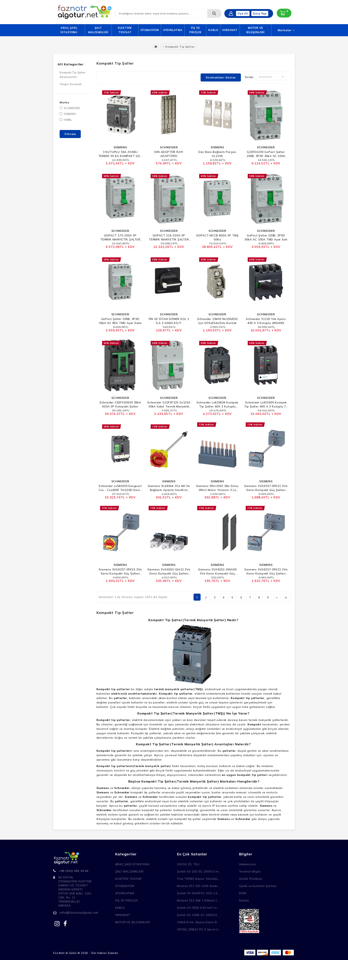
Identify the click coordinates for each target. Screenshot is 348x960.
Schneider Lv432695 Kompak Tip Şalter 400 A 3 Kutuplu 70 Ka (266, 404)
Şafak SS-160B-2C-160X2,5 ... (199, 915)
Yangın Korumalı (71, 84)
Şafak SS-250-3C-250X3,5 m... (199, 871)
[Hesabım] (231, 13)
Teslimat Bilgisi (250, 871)
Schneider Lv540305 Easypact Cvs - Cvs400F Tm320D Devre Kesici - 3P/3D (120, 488)
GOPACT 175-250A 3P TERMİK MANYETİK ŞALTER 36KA (120, 237)
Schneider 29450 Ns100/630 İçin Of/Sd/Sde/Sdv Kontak (217, 321)
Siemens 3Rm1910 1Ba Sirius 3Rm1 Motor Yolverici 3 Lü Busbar (217, 488)
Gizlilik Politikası (251, 879)
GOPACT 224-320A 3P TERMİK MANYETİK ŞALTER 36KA (169, 237)
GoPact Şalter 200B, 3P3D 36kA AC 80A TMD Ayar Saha (120, 321)
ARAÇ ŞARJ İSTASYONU (69, 30)
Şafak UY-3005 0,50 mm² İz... (198, 907)
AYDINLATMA (172, 30)
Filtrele (70, 134)
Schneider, (122, 788)
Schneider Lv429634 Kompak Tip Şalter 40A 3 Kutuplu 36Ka (217, 404)
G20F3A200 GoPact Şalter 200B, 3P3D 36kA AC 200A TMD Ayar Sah (266, 154)
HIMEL (68, 119)
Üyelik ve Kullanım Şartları (258, 886)
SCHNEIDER (72, 108)
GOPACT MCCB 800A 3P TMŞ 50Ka (217, 237)
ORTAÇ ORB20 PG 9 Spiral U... (199, 929)
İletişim (244, 900)
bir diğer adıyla (150, 689)
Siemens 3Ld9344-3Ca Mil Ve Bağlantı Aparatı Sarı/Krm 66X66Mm (169, 488)
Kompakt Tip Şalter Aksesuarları (72, 74)
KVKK (242, 893)
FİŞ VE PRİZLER (195, 30)
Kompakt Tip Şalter (180, 46)
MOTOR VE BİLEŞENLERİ (255, 30)
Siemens (102, 788)
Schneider (121, 792)
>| (285, 597)
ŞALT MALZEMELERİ (98, 30)
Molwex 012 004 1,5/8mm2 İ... (198, 900)
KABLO (213, 30)
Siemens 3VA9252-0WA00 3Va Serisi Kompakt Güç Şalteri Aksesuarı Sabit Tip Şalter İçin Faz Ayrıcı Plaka (217, 571)
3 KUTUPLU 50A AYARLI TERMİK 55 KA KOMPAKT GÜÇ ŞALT (120, 154)
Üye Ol (243, 13)
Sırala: (249, 77)
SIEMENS (70, 113)
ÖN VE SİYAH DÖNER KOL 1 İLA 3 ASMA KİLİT (169, 321)
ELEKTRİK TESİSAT (125, 30)
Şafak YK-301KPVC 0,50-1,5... (198, 893)
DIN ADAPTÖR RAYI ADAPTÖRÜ (168, 154)
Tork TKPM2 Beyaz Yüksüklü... (198, 879)
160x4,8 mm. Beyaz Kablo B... (198, 922)
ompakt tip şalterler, (177, 693)
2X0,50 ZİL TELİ (188, 864)
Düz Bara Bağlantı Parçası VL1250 (217, 154)
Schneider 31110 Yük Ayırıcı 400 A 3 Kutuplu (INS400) (266, 321)
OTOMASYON (149, 30)
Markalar (285, 30)
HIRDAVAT (229, 30)
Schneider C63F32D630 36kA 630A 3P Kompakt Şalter (120, 404)
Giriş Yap (260, 13)
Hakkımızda (247, 864)
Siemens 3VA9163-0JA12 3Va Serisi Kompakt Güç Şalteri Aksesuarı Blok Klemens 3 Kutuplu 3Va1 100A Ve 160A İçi (168, 571)
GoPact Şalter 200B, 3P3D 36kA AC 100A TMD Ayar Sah (265, 237)
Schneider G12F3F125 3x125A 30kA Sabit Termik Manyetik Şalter (169, 404)
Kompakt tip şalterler (113, 751)
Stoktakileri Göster (221, 77)
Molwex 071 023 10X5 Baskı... (198, 886)
